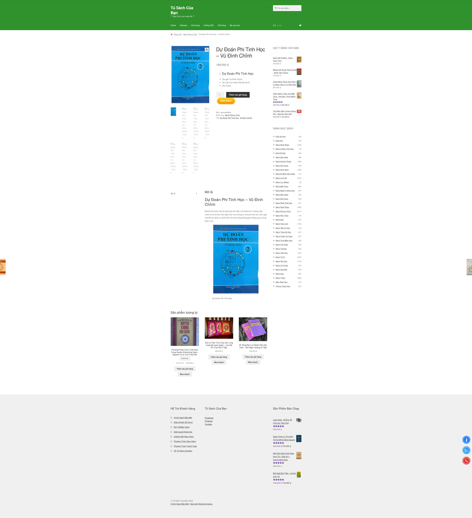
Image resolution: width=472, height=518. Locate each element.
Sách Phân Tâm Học (284, 203)
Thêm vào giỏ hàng (238, 94)
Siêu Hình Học (282, 282)
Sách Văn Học (281, 261)
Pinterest (209, 421)
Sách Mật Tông (282, 186)
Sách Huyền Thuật (283, 161)
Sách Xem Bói (281, 269)
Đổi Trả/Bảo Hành (182, 427)
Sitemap (183, 25)
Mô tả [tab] (173, 193)
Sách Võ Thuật (282, 265)
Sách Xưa (280, 273)
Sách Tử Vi (280, 257)
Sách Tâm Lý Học (283, 228)
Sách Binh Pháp (282, 145)
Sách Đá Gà (280, 153)
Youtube (208, 424)
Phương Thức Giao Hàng (185, 441)
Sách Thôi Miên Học (284, 240)
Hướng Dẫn (209, 25)
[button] (207, 50)
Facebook (209, 417)
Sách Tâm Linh (282, 224)
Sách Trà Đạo (281, 249)
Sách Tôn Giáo (282, 244)
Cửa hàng (195, 25)
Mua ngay (226, 100)
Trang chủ (177, 34)
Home (173, 25)
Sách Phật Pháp (282, 207)
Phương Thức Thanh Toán (185, 446)
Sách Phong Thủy (190, 34)
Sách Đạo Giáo (282, 157)
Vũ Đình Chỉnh (246, 118)
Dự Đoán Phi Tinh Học (229, 118)
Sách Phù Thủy (282, 215)
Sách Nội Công (282, 199)
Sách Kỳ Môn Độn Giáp (285, 174)
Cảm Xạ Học (281, 136)
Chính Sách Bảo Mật (183, 417)
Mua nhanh (185, 374)
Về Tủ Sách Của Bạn (183, 450)
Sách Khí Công (282, 165)
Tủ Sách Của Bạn (182, 10)
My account (235, 25)
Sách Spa (280, 219)
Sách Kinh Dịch (282, 169)
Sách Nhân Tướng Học (285, 190)
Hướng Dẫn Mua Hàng (184, 436)
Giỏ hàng (222, 25)
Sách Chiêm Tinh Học (285, 149)
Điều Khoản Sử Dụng (183, 422)
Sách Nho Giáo (282, 194)
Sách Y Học (280, 278)
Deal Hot (279, 140)
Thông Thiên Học (283, 286)
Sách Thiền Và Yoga (284, 236)
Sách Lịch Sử (281, 178)
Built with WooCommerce (201, 504)
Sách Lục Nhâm (282, 182)
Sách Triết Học (282, 253)
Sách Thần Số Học (283, 232)
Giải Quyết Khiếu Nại (183, 431)
